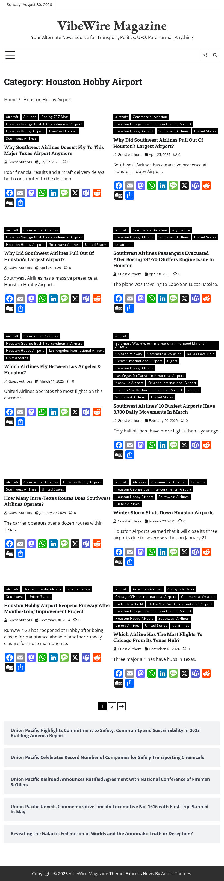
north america (78, 589)
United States (205, 131)
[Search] (215, 55)
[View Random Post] (204, 55)
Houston (198, 482)
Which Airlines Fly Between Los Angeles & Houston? (52, 369)
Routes (193, 390)
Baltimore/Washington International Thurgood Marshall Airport (161, 345)
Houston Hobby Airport (25, 131)
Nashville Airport (129, 383)
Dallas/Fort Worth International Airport (180, 604)
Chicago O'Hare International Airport (145, 597)
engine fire (181, 230)
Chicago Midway (128, 354)
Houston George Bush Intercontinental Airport (44, 124)
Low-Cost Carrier (63, 131)
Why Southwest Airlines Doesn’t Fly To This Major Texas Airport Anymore (54, 150)
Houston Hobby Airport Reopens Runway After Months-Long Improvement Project (57, 608)
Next (121, 706)
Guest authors (20, 161)
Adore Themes (176, 874)
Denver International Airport (138, 361)
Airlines (29, 117)
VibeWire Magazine (112, 25)
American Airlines (147, 589)
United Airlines (127, 504)
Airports (139, 482)
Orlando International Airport (172, 383)
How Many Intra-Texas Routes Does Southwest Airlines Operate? (57, 501)
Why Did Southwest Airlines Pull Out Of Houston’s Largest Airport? (158, 143)
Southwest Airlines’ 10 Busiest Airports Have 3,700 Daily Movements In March (164, 409)
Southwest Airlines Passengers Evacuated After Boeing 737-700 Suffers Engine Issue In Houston (163, 259)
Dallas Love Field (201, 354)
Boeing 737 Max (54, 117)
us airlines (123, 245)
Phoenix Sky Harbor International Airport (148, 390)
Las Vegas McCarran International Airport (149, 376)
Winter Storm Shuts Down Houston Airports (163, 512)
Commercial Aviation (150, 117)
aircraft (12, 117)
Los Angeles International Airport (76, 350)
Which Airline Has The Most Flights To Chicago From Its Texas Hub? (157, 637)
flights (172, 361)
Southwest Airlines (21, 138)
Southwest (14, 597)
